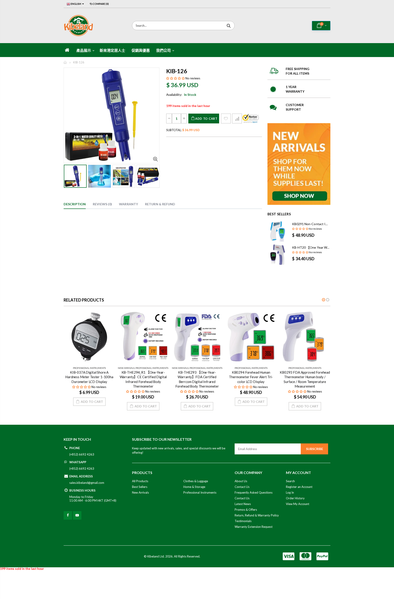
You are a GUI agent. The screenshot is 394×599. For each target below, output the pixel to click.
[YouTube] (77, 515)
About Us (241, 481)
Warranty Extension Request (253, 527)
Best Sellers (139, 487)
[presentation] (68, 176)
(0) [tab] (102, 204)
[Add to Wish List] (226, 118)
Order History (295, 498)
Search (229, 25)
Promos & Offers (246, 509)
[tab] (75, 204)
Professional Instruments (89, 368)
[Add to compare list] (237, 118)
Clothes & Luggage (195, 481)
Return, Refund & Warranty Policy (257, 515)
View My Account (297, 504)
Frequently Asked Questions (253, 492)
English (75, 3)
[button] (175, 78)
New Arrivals (126, 368)
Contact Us (242, 487)
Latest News (243, 504)
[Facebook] (68, 515)
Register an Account (299, 487)
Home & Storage (194, 487)
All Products (140, 481)
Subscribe (314, 449)
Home (65, 62)
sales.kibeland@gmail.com (86, 482)
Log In (290, 492)
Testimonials (243, 521)
